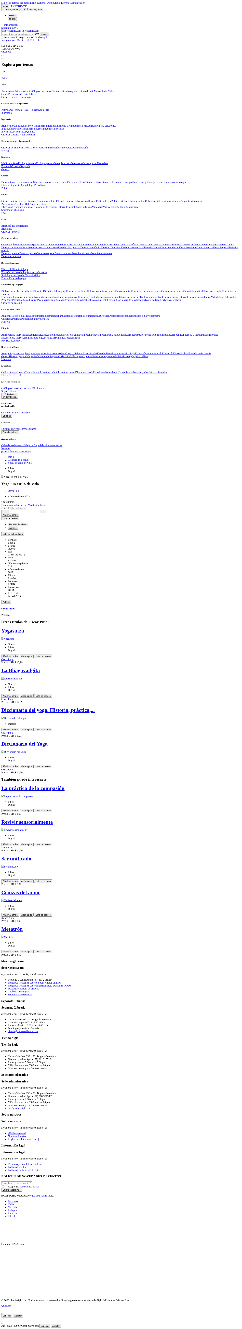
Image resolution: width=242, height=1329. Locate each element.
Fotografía (72, 91)
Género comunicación (21, 182)
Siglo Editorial (8, 391)
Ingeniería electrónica (105, 125)
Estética (63, 91)
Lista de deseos (43, 656)
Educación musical (68, 297)
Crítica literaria (9, 372)
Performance (14, 94)
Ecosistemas (77, 163)
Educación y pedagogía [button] (13, 278)
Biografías (6, 228)
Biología (17, 109)
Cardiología (18, 315)
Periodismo (40, 185)
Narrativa (81, 372)
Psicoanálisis (7, 204)
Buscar (44, 34)
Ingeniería (33, 356)
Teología (115, 207)
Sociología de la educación (131, 300)
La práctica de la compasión (33, 788)
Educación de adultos (142, 291)
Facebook (13, 1201)
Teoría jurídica (32, 275)
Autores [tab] (13, 528)
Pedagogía (6, 300)
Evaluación (146, 297)
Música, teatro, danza (81, 356)
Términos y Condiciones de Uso (24, 1164)
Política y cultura (136, 201)
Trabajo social (36, 147)
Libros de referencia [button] (11, 375)
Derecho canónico (129, 244)
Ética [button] (4, 212)
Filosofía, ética (180, 353)
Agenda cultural (10, 432)
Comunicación (77, 2)
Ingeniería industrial (33, 128)
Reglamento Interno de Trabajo (24, 1139)
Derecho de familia (224, 244)
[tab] (121, 534)
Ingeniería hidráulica (12, 128)
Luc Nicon (7, 847)
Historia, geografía (18, 356)
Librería (65, 2)
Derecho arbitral (111, 244)
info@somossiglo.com (19, 1108)
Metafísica (49, 337)
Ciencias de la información (15, 147)
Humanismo (30, 337)
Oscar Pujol (14, 490)
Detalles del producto (13, 534)
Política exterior (119, 201)
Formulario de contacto (20, 994)
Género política (129, 182)
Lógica (40, 337)
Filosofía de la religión (110, 334)
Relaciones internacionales (159, 201)
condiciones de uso (29, 1186)
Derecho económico (90, 247)
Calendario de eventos (12, 445)
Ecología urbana (62, 163)
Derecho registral (45, 253)
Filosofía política (64, 201)
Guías (15, 388)
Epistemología (32, 334)
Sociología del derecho (13, 275)
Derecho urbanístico (101, 253)
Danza (48, 91)
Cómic (4, 94)
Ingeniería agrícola (25, 125)
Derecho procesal (10, 253)
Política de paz (103, 201)
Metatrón (12, 929)
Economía (6, 166)
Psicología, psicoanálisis (135, 356)
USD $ (12, 15)
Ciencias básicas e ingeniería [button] (16, 97)
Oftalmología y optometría (146, 315)
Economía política (46, 201)
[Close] (2, 58)
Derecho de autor (205, 244)
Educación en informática (188, 291)
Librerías (7, 416)
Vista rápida (26, 656)
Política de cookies (17, 1167)
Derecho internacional (132, 247)
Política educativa (28, 300)
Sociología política (182, 201)
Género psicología (146, 182)
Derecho (5, 182)
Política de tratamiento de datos (24, 1170)
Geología (33, 109)
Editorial (42, 2)
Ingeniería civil (63, 125)
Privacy (31, 1195)
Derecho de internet (11, 247)
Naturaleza (102, 163)
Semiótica (60, 337)
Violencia (197, 201)
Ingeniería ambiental (45, 125)
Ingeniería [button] (6, 112)
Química (30, 131)
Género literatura (112, 182)
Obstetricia (114, 315)
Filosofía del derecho (12, 272)
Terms (43, 1195)
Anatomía (6, 315)
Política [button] (5, 188)
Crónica (21, 372)
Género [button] (5, 169)
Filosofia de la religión (45, 207)
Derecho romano (63, 253)
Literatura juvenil (67, 372)
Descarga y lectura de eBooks (23, 988)
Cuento (28, 372)
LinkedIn (12, 1213)
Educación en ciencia (164, 291)
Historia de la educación (190, 297)
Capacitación (26, 291)
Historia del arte (86, 91)
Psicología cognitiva (58, 300)
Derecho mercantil (170, 247)
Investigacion (90, 163)
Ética (77, 337)
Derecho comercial (162, 244)
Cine (42, 91)
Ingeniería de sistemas (82, 125)
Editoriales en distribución (9, 395)
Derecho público (28, 253)
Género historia (95, 182)
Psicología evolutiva (100, 300)
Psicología (19, 204)
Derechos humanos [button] (11, 256)
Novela (89, 372)
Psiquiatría (26, 318)
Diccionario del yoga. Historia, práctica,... (48, 710)
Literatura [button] (6, 359)
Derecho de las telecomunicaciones (40, 247)
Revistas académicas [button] (12, 340)
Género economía (42, 182)
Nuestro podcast (5, 450)
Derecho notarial (205, 247)
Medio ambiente (9, 163)
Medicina (65, 356)
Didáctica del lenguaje (54, 291)
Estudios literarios (157, 372)
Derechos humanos (27, 201)
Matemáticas (19, 131)
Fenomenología (56, 334)
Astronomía (7, 109)
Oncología (6, 318)
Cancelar (7, 1316)
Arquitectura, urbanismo (39, 353)
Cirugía (27, 315)
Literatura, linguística (50, 356)
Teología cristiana (129, 207)
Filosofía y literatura (193, 334)
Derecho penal (221, 247)
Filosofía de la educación (165, 297)
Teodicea (69, 337)
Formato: (6, 508)
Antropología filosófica (13, 334)
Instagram (13, 1210)
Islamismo (6, 207)
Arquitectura (7, 91)
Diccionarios (38, 388)
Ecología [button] (6, 150)
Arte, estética (59, 353)
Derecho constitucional (184, 244)
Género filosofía (78, 182)
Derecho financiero (111, 247)
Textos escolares (172, 300)
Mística (106, 207)
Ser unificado (16, 859)
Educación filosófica (12, 297)
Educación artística (98, 291)
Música (98, 91)
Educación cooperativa (119, 291)
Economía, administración (148, 353)
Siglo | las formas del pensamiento (19, 2)
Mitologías (97, 207)
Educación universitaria (107, 297)
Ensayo (36, 372)
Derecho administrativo (51, 244)
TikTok (11, 1216)
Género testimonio (165, 182)
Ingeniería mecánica (53, 128)
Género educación (61, 182)
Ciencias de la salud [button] (11, 303)
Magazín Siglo (32, 445)
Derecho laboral (152, 247)
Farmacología (65, 315)
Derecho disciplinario (69, 247)
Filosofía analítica (73, 334)
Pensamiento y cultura (103, 356)
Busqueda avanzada (20, 451)
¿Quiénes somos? (17, 1133)
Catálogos (34, 91)
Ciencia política (9, 201)
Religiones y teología (36, 204)
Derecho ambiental (93, 244)
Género (5, 356)
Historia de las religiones (69, 207)
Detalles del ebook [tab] (18, 524)
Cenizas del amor (20, 892)
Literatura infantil (49, 372)
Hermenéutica (211, 334)
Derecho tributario (81, 253)
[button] (9, 24)
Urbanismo (18, 210)
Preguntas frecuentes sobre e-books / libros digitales (34, 982)
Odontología (126, 315)
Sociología (180, 182)
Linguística (15, 185)
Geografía (25, 166)
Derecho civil (145, 244)
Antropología (66, 147)
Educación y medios (129, 297)
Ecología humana (27, 163)
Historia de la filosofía (12, 337)
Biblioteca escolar (10, 291)
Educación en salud (212, 291)
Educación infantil (49, 297)
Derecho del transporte (27, 244)
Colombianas (8, 412)
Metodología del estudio (223, 297)
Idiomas (207, 297)
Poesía (15, 300)
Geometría (43, 109)
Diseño (55, 91)
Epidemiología (50, 315)
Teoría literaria (125, 372)
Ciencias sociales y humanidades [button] (18, 134)
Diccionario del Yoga (24, 744)
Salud (114, 300)
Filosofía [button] (5, 321)
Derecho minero (188, 247)
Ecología (130, 353)
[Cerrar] (2, 1313)
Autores (6, 602)
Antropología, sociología (14, 353)
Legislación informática (35, 272)
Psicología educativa (79, 300)
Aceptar (18, 1316)
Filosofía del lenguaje (155, 334)
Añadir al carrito (10, 515)
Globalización (80, 201)
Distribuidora (54, 2)
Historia (5, 185)
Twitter (11, 1204)
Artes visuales (90, 353)
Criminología (8, 244)
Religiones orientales (22, 207)
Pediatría (16, 318)
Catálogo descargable (19, 991)
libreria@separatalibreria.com (23, 1031)
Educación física (31, 297)
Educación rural (86, 297)
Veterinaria (43, 318)
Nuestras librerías (10, 428)
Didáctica (38, 291)
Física (25, 109)
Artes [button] (4, 78)
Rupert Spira (7, 918)
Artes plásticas (21, 91)
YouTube (12, 1207)
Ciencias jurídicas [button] (10, 231)
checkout (6, 51)
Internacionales (23, 412)
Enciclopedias (25, 388)
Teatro (105, 91)
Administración (51, 147)
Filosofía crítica (91, 334)
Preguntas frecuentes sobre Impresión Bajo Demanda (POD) (39, 985)
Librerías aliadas (27, 428)
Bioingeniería (8, 125)
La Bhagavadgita (20, 670)
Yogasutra (12, 631)
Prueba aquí (41, 37)
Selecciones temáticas (51, 445)
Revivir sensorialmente (27, 822)
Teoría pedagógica (154, 300)
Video (111, 91)
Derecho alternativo (73, 244)
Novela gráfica (140, 372)
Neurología (103, 315)
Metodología (27, 185)
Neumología (90, 315)
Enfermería (37, 315)
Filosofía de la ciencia (199, 353)
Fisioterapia (78, 315)
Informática (7, 131)
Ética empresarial (19, 225)
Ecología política (45, 163)
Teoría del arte (28, 94)
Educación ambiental (77, 291)
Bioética (5, 225)
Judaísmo (87, 207)
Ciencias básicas (74, 353)
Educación (167, 353)
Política (13, 269)
